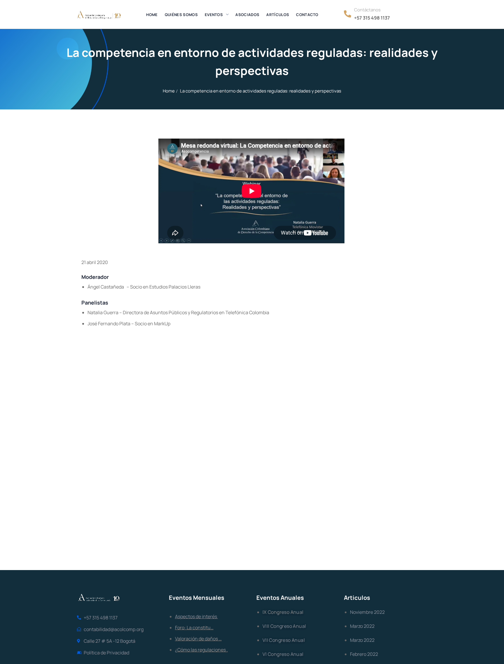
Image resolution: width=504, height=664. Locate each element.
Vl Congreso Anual (283, 654)
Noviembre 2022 (367, 612)
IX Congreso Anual (283, 612)
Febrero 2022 (364, 654)
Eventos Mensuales (196, 598)
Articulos (357, 598)
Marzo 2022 (362, 626)
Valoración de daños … (198, 638)
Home (169, 91)
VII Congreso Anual (283, 640)
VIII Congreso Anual (284, 626)
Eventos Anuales (280, 598)
